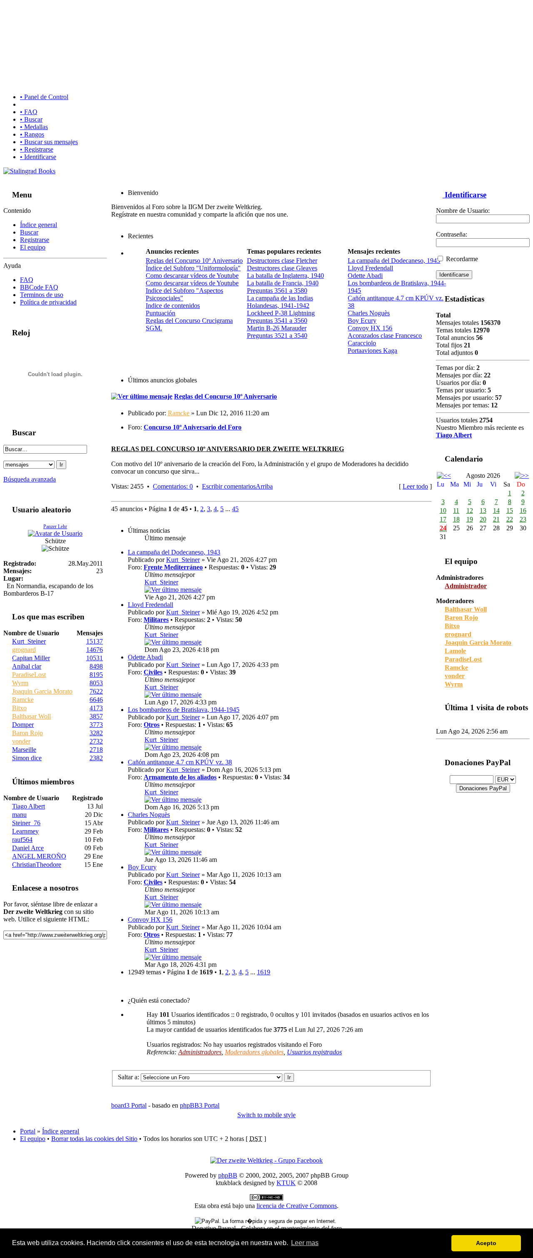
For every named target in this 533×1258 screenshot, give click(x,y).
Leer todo (415, 486)
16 (523, 510)
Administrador (466, 585)
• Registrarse (36, 149)
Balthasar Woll (31, 716)
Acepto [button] (486, 1243)
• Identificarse (38, 156)
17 (443, 519)
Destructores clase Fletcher (282, 260)
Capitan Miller (31, 657)
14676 (94, 649)
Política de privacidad (48, 302)
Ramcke (23, 699)
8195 (96, 674)
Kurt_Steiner (29, 641)
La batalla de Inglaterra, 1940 (285, 275)
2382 (96, 757)
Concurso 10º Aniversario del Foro (193, 427)
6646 (96, 699)
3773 (96, 724)
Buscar (29, 232)
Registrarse (34, 239)
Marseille (24, 749)
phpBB (227, 1175)
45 (235, 508)
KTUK (286, 1182)
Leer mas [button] (305, 1242)
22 (509, 519)
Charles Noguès (369, 313)
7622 (96, 691)
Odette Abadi (365, 275)
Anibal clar (26, 666)
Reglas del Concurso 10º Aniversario (194, 260)
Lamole (455, 650)
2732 (96, 741)
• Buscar (31, 119)
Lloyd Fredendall (370, 268)
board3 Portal (129, 1105)
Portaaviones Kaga (372, 350)
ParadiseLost (29, 674)
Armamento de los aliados (180, 777)
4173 (96, 707)
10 (443, 510)
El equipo (32, 247)
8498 (96, 666)
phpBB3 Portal (199, 1105)
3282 (96, 732)
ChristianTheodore (36, 864)
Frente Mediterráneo (173, 567)
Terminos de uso (41, 294)
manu (19, 814)
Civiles (153, 672)
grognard (24, 649)
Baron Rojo (27, 732)
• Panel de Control (44, 96)
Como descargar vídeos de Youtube (192, 275)
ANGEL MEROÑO (39, 856)
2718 (96, 749)
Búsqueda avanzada (29, 479)
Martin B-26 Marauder (276, 328)
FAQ (26, 279)
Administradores (200, 1052)
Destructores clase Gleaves (282, 268)
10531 (94, 657)
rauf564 (22, 839)
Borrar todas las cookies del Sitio (94, 1138)
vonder (21, 741)
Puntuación (160, 313)
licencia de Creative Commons (297, 1205)
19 (469, 519)
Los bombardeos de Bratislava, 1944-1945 (183, 709)
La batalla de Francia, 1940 (283, 283)
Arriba (264, 486)
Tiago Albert (28, 806)
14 (496, 510)
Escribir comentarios (229, 486)
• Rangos (32, 134)
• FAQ (28, 111)
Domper (23, 724)
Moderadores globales (254, 1052)
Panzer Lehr (55, 526)
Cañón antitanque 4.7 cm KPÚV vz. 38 (180, 762)
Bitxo (19, 707)
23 (523, 519)
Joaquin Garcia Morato (42, 691)
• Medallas (34, 126)
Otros (151, 724)
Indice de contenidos (173, 305)
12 (469, 510)
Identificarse (464, 194)
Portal (27, 1131)
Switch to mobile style (266, 1114)
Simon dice (27, 757)
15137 (94, 641)
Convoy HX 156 (370, 328)
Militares (156, 619)
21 (496, 519)
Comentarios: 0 (173, 486)
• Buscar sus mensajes (49, 141)
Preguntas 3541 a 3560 (277, 320)
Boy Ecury (362, 320)
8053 (96, 682)
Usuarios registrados (314, 1052)
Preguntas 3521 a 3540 (277, 335)
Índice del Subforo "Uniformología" (193, 268)
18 (456, 519)
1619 (263, 972)
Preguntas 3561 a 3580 (277, 290)
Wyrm (20, 682)
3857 (96, 716)
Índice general (38, 224)
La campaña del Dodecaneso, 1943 (394, 260)
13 (483, 510)
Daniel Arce (28, 847)
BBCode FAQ (39, 287)
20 (483, 519)
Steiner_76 (26, 822)
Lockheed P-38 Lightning (281, 313)
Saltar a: (128, 1077)
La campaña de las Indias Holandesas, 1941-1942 (280, 302)
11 (456, 510)
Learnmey (25, 831)
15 (509, 510)
